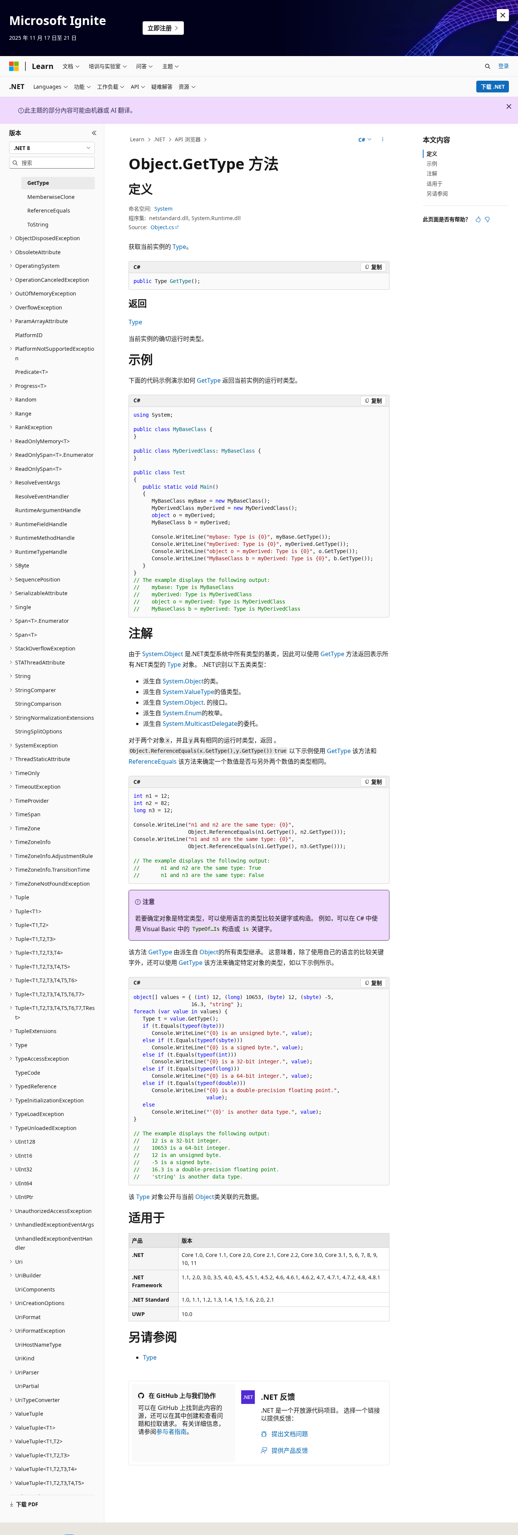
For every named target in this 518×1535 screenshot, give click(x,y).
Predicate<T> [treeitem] (31, 371)
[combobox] (52, 148)
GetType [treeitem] (38, 182)
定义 (432, 153)
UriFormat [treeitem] (28, 1317)
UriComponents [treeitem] (35, 1289)
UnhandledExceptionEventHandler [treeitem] (54, 1243)
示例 (432, 163)
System (163, 208)
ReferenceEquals (153, 761)
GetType (209, 380)
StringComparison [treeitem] (38, 703)
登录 (503, 65)
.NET (159, 139)
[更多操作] (382, 140)
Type (179, 246)
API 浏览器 (188, 139)
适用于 (435, 183)
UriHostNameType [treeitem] (38, 1344)
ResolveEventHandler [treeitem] (42, 496)
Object (208, 952)
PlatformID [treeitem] (28, 335)
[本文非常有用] (478, 219)
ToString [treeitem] (38, 224)
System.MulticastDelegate (200, 723)
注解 (432, 173)
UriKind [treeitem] (25, 1358)
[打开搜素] (487, 66)
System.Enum (182, 713)
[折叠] (94, 133)
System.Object (162, 654)
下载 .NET (493, 86)
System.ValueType (188, 692)
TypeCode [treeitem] (27, 1072)
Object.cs (162, 227)
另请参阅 (437, 193)
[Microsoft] (14, 66)
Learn (137, 139)
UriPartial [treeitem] (27, 1386)
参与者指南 (171, 1431)
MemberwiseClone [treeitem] (51, 196)
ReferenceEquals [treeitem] (48, 210)
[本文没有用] (487, 219)
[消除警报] (503, 15)
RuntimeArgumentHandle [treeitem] (48, 510)
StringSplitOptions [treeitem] (38, 731)
